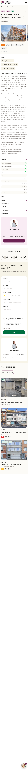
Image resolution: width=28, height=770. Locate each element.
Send (14, 332)
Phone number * (7, 292)
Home (2, 7)
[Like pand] (26, 11)
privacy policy (14, 324)
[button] (6, 295)
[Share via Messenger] (7, 257)
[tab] (12, 395)
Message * (6, 306)
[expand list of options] (9, 295)
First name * (6, 278)
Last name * (6, 285)
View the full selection (7, 372)
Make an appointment (14, 241)
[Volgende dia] (23, 33)
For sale (9, 7)
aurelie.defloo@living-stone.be (17, 236)
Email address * (7, 299)
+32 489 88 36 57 (21, 233)
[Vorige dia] (4, 33)
